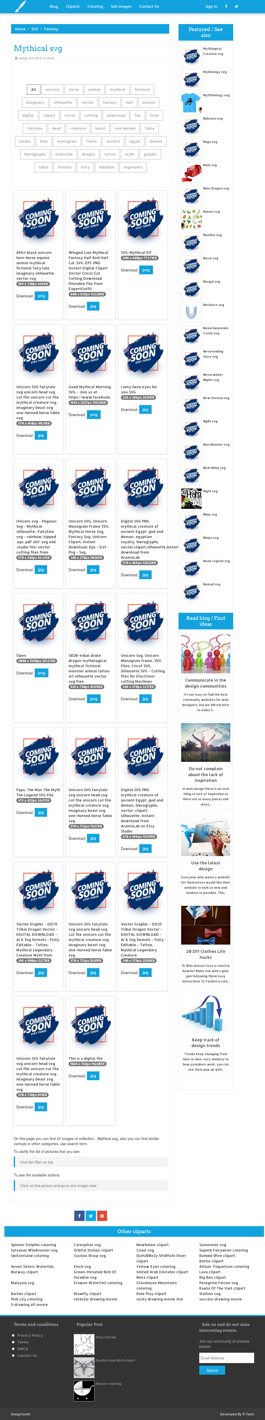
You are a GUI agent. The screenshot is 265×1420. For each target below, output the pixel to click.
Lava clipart (210, 1272)
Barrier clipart (23, 1293)
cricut (69, 115)
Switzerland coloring (30, 1255)
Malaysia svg (22, 1283)
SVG (34, 29)
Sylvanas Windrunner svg (34, 1250)
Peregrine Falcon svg (218, 1283)
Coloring (95, 6)
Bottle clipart (211, 1261)
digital (28, 115)
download (116, 115)
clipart (49, 115)
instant (148, 102)
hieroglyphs (35, 154)
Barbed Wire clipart (217, 1255)
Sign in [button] (211, 6)
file (138, 115)
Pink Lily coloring (26, 1299)
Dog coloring (106, 1337)
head (56, 128)
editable (106, 167)
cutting (91, 115)
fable (149, 128)
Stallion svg (209, 1293)
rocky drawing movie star (159, 1299)
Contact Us (149, 6)
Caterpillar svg (87, 1244)
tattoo (110, 154)
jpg (93, 306)
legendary (133, 167)
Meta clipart (147, 1277)
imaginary (35, 102)
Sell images (121, 6)
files (44, 141)
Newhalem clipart (152, 1244)
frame (91, 141)
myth (129, 154)
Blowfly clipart (87, 1293)
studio (25, 141)
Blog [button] (54, 6)
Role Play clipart (151, 1293)
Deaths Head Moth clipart (115, 1360)
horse (74, 89)
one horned (125, 128)
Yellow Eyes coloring (155, 1266)
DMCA (22, 1349)
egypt (134, 141)
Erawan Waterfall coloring (98, 1283)
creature (78, 128)
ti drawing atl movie (29, 1304)
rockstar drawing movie (95, 1299)
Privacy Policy (30, 1335)
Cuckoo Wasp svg (90, 1255)
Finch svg (82, 1266)
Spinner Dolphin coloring (33, 1244)
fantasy (110, 102)
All (33, 89)
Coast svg (145, 1250)
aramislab (64, 154)
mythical (118, 89)
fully (85, 167)
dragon (88, 154)
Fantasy (51, 29)
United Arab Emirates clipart (162, 1272)
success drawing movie (220, 1299)
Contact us (27, 1355)
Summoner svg (212, 1244)
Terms (23, 1342)
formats (65, 167)
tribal (43, 167)
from (154, 115)
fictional (142, 89)
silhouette (63, 102)
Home (20, 29)
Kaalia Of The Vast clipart (222, 1288)
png (41, 295)
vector (88, 102)
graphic (150, 154)
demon (156, 141)
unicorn (53, 89)
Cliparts (73, 6)
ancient (113, 141)
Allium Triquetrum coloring (224, 1266)
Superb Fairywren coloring (223, 1250)
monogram (67, 141)
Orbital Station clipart (93, 1250)
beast (100, 128)
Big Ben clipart (212, 1277)
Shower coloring (108, 1384)
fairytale (35, 128)
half (129, 102)
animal (94, 89)
